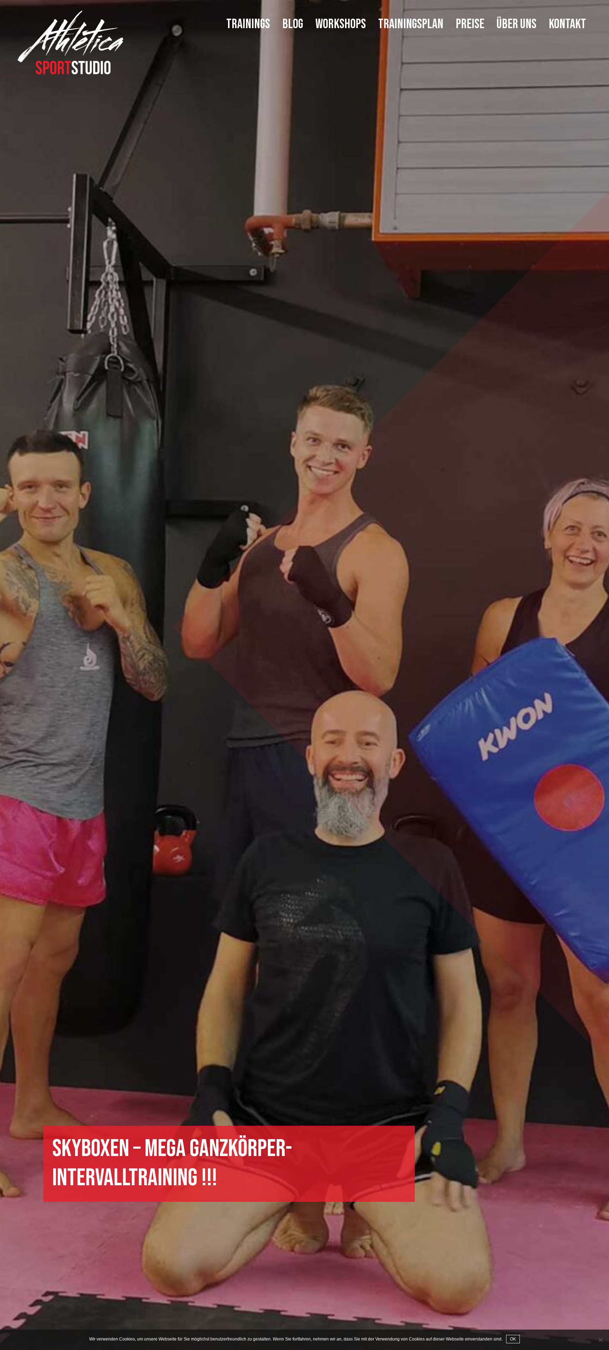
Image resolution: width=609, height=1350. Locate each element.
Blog (292, 25)
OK (513, 1339)
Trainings (248, 25)
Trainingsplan (410, 25)
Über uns (516, 25)
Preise (470, 25)
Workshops (340, 25)
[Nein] (600, 1339)
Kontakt (567, 25)
